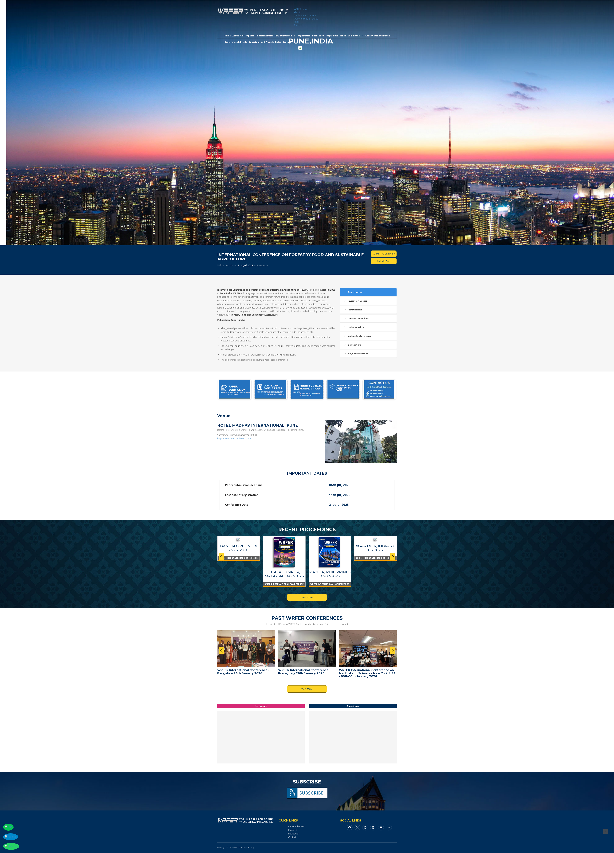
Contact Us (354, 345)
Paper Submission (297, 826)
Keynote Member (358, 353)
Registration (304, 35)
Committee (354, 35)
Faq (277, 35)
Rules (296, 21)
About (297, 12)
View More (307, 597)
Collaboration (356, 327)
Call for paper (247, 35)
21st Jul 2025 (245, 265)
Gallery (369, 35)
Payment (292, 830)
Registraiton (355, 292)
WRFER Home (301, 9)
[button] (392, 556)
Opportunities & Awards (306, 18)
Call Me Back (384, 261)
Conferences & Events (305, 15)
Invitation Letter (357, 301)
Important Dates (264, 35)
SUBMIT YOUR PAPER (384, 253)
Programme (332, 35)
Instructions (355, 309)
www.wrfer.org (247, 847)
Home (227, 35)
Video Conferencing (359, 336)
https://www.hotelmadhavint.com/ (234, 438)
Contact (298, 25)
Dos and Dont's (382, 35)
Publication (318, 35)
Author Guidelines (358, 318)
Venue (343, 35)
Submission (286, 35)
